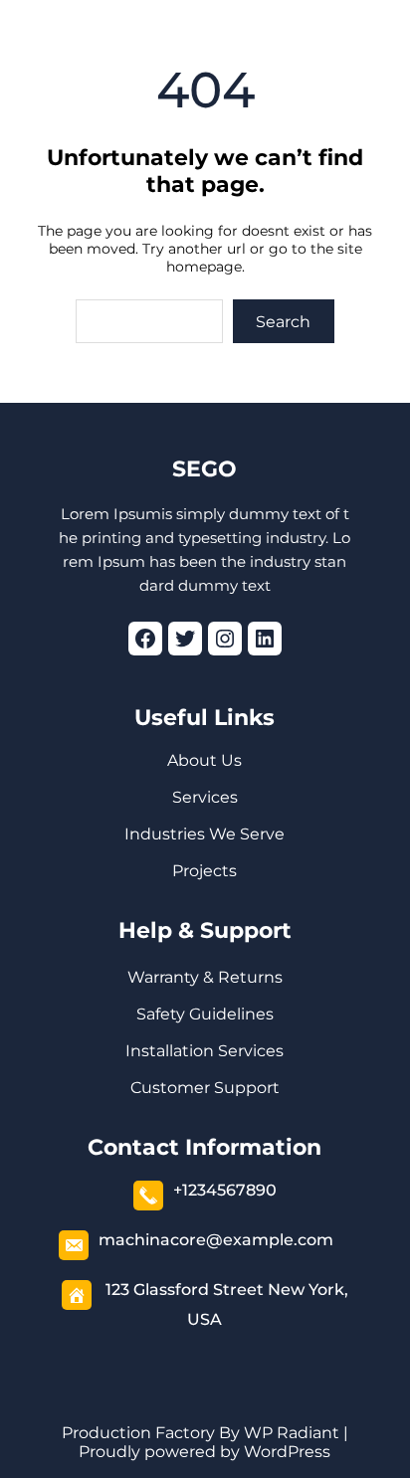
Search (283, 321)
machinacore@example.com (216, 1239)
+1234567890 (225, 1190)
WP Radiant (289, 1432)
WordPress (287, 1451)
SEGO (204, 469)
